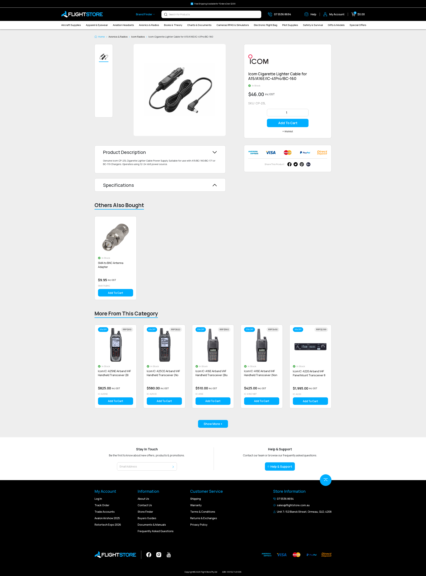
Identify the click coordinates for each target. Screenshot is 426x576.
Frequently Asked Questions (156, 531)
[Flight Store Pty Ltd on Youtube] (168, 554)
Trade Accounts (105, 512)
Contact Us (145, 505)
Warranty (196, 505)
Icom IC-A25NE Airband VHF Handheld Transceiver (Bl (114, 373)
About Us (143, 499)
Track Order (102, 505)
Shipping (195, 499)
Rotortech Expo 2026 (108, 524)
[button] (103, 57)
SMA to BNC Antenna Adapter (110, 265)
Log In (98, 499)
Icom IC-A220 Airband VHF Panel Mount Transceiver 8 (309, 373)
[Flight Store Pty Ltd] (82, 14)
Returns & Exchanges (203, 518)
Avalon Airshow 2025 (107, 518)
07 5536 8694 (285, 499)
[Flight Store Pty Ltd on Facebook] (148, 554)
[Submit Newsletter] (173, 466)
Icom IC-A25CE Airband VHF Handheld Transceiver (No (163, 373)
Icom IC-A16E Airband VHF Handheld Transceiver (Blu (211, 373)
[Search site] (165, 14)
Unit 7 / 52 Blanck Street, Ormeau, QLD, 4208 (304, 512)
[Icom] (258, 60)
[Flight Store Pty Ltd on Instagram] (158, 554)
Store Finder (145, 512)
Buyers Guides (147, 518)
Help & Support (281, 466)
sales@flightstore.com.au (293, 505)
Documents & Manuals (152, 524)
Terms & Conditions (202, 512)
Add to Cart (287, 123)
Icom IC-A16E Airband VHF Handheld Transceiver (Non (260, 373)
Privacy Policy (199, 524)
